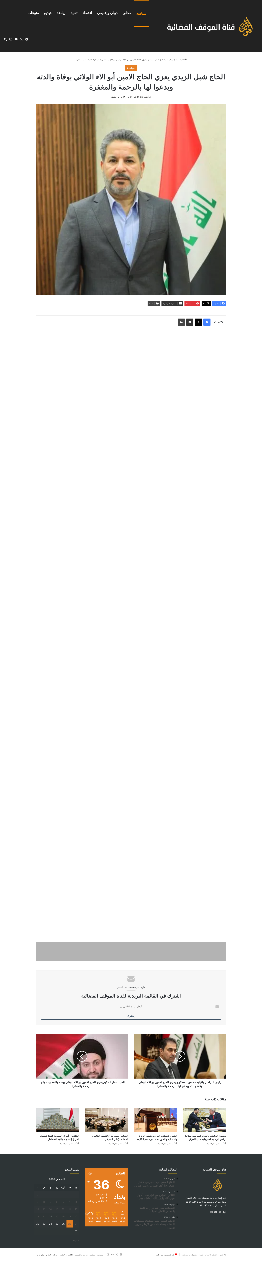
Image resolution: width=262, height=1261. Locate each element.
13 (57, 1209)
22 (44, 1216)
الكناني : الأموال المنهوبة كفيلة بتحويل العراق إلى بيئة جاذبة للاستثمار (59, 1137)
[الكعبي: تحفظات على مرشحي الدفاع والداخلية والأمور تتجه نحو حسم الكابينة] (155, 1120)
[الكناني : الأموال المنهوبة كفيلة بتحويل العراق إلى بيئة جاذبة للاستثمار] (57, 1120)
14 (50, 1209)
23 (37, 1216)
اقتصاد (87, 13)
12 (63, 1209)
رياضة (61, 13)
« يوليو (76, 1240)
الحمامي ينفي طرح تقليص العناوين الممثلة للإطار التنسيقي (110, 1137)
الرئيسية (180, 59)
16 (37, 1209)
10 (76, 1209)
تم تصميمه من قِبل (165, 1254)
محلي (127, 13)
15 (44, 1209)
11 (70, 1209)
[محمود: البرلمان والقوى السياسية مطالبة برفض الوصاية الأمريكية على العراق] (204, 1120)
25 (69, 1223)
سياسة (141, 13)
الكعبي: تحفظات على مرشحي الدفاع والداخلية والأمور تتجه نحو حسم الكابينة (157, 1137)
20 (56, 1216)
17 (76, 1216)
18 (69, 1216)
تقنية (74, 13)
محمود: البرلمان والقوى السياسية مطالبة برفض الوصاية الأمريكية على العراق (205, 1137)
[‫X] (220, 1212)
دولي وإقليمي (107, 13)
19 (63, 1216)
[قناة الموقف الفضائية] (206, 26)
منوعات (33, 13)
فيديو (48, 13)
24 (76, 1223)
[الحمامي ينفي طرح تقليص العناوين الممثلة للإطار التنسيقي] (106, 1120)
